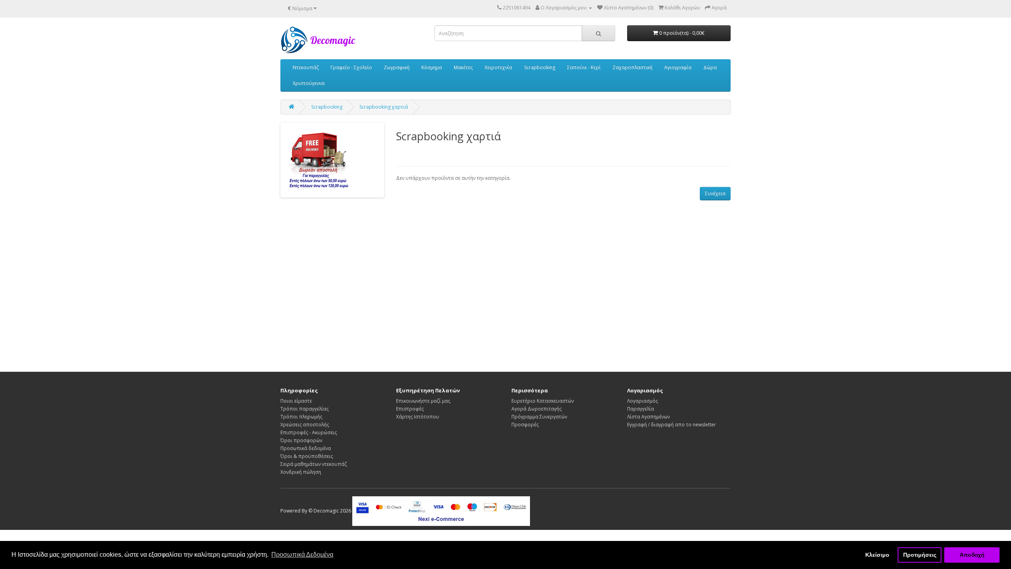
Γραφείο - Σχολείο (351, 67)
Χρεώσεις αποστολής (304, 424)
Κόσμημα (431, 67)
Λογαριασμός (642, 401)
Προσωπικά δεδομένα (305, 448)
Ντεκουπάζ (306, 67)
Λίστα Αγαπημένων (648, 416)
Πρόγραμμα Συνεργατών (539, 416)
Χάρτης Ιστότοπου (417, 416)
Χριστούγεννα (309, 83)
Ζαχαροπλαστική (632, 67)
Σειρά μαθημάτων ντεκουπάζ (313, 464)
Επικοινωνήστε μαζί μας (423, 401)
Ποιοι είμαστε (296, 401)
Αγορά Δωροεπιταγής (536, 408)
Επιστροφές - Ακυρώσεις (308, 432)
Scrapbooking (539, 67)
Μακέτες (463, 67)
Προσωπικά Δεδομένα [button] (302, 554)
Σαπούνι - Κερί (584, 67)
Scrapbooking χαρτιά (383, 107)
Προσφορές (525, 424)
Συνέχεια (715, 193)
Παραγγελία (640, 408)
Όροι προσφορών (301, 440)
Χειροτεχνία (498, 67)
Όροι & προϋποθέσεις (306, 456)
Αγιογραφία (678, 67)
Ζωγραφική (397, 67)
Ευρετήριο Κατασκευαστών (542, 401)
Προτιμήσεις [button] (919, 555)
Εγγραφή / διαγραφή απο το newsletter (671, 424)
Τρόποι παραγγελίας (304, 408)
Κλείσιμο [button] (877, 555)
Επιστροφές (410, 408)
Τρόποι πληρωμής (301, 416)
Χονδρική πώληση (300, 472)
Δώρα (710, 67)
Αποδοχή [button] (972, 555)
